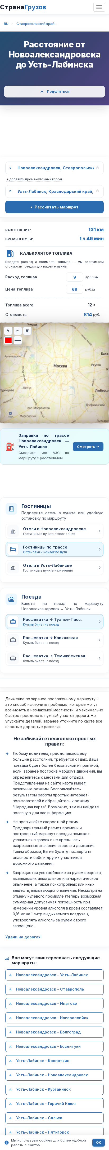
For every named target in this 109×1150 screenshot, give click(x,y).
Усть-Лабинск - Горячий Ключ (46, 1104)
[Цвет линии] (8, 340)
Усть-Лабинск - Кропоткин (42, 1061)
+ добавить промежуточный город (34, 179)
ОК (98, 1142)
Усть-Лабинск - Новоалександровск (52, 1075)
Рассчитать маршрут (57, 207)
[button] (54, 531)
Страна (23, 7)
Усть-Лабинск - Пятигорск (42, 1132)
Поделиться (58, 91)
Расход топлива (21, 277)
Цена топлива (19, 289)
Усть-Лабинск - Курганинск (43, 1089)
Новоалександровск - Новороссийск (52, 1018)
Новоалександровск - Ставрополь (50, 989)
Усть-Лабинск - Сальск (39, 1118)
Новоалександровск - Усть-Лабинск (52, 975)
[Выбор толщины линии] (17, 340)
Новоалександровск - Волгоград (48, 1032)
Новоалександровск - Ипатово (46, 1003)
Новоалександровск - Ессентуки (48, 1046)
